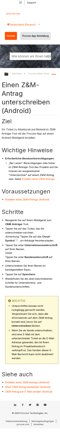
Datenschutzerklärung (16, 421)
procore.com (13, 13)
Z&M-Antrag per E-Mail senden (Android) (28, 391)
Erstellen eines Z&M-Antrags (38, 179)
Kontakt (11, 36)
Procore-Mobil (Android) (41, 73)
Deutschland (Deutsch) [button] (22, 24)
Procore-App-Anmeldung (35, 36)
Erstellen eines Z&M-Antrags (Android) (27, 199)
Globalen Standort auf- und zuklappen (54, 73)
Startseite (17, 73)
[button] (48, 56)
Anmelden (39, 424)
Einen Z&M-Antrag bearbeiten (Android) (28, 387)
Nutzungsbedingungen (43, 421)
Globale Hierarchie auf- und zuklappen (8, 74)
